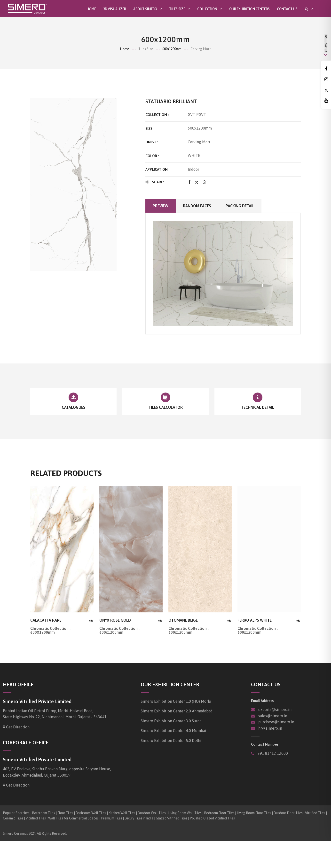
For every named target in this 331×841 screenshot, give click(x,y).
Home (91, 9)
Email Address (262, 701)
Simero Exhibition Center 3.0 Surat (171, 721)
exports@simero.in (275, 709)
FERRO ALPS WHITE (254, 620)
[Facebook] (326, 68)
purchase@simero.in (276, 722)
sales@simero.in (272, 716)
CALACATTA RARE (45, 620)
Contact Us (287, 9)
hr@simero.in (270, 728)
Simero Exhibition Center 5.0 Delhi (171, 740)
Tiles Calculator (166, 407)
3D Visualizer (114, 9)
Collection (207, 9)
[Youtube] (326, 100)
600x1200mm (171, 49)
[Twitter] (326, 90)
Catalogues (73, 407)
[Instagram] (326, 79)
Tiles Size (177, 9)
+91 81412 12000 (272, 753)
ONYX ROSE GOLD (115, 620)
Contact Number (264, 744)
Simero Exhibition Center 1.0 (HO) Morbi (176, 701)
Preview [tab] (160, 206)
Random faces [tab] (197, 206)
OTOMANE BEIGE (183, 620)
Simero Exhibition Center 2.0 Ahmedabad (177, 711)
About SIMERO (145, 9)
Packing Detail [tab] (240, 206)
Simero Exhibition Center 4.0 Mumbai (173, 730)
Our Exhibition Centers (249, 9)
